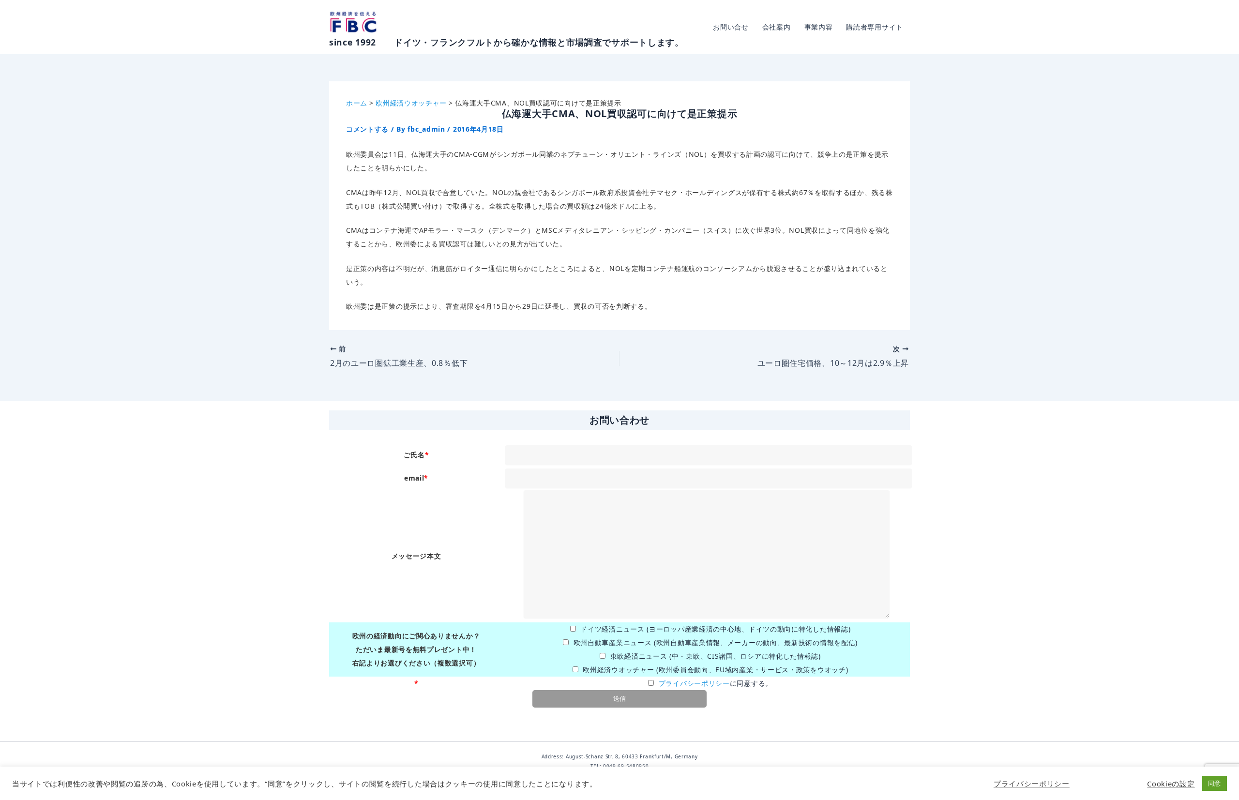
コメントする (367, 129)
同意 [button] (1214, 783)
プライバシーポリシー (694, 683)
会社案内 (776, 26)
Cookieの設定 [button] (1170, 783)
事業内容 (818, 26)
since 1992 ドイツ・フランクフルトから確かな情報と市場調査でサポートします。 (506, 42)
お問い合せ (731, 26)
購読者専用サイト (874, 26)
